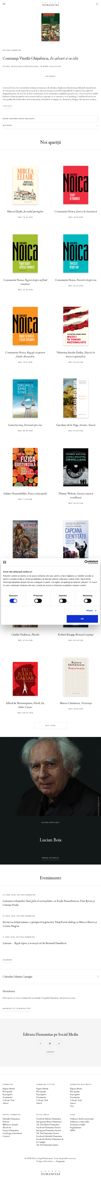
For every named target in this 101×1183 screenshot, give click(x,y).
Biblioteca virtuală (10, 1124)
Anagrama (60, 1161)
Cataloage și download (12, 1133)
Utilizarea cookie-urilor (80, 1121)
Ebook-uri (7, 1127)
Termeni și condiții (77, 1124)
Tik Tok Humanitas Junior (47, 1144)
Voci (72, 1106)
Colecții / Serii (8, 1100)
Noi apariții (7, 1091)
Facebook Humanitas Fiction (48, 1127)
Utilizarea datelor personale (82, 1118)
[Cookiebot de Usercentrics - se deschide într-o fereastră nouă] (86, 562)
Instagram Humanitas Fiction (48, 1130)
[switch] (38, 601)
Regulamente (75, 1127)
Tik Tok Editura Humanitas (48, 1124)
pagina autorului (50, 858)
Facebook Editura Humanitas (48, 1118)
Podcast (6, 1121)
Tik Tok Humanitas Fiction (47, 1133)
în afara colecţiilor (50, 66)
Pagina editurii (8, 1088)
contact (50, 1052)
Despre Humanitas (11, 1130)
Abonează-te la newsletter (17, 1008)
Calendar (7, 960)
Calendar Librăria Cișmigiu (17, 976)
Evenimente (8, 1097)
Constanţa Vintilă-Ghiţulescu (25, 58)
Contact (6, 1136)
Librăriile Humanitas (11, 1118)
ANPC (73, 1130)
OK (82, 619)
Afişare (89, 610)
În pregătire (8, 1094)
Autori (5, 1103)
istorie (6, 66)
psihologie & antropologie (24, 66)
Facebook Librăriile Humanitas (49, 1136)
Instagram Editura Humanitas (49, 1121)
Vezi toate (50, 725)
